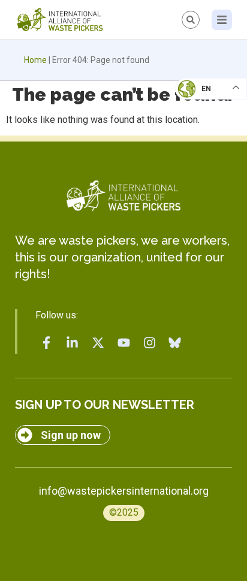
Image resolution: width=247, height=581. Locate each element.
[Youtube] (123, 342)
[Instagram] (149, 342)
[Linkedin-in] (72, 342)
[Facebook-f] (46, 342)
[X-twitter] (98, 342)
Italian (198, 123)
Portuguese (208, 147)
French (198, 99)
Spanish (199, 171)
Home (35, 60)
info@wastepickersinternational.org (124, 490)
